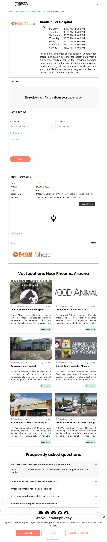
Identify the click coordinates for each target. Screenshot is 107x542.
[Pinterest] (60, 513)
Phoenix (41, 11)
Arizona (33, 11)
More (94, 243)
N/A (37, 190)
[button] (53, 218)
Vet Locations (22, 11)
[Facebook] (40, 513)
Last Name (60, 121)
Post (20, 159)
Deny (53, 532)
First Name (15, 121)
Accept (28, 532)
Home (11, 11)
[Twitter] (53, 513)
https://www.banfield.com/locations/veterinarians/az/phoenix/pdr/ (64, 194)
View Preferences (79, 532)
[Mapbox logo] (17, 233)
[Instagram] (47, 513)
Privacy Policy (53, 539)
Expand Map (86, 204)
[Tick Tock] (66, 513)
